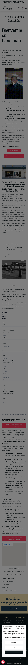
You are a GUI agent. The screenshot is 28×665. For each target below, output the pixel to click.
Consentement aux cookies (3, 662)
